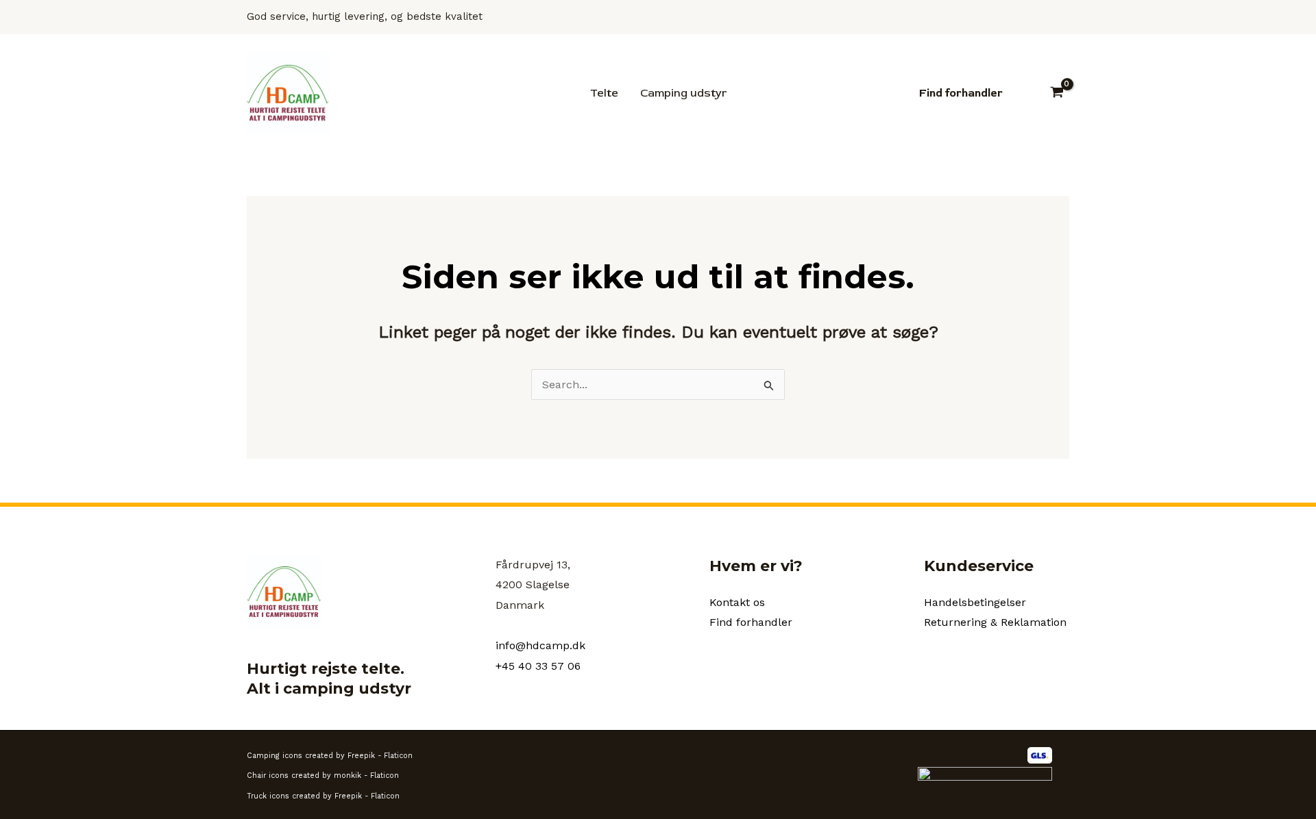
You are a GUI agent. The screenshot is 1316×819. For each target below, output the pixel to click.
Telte (604, 93)
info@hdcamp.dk (540, 645)
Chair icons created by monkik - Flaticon (323, 775)
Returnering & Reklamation (995, 622)
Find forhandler (750, 622)
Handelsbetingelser (975, 602)
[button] (961, 93)
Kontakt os (737, 602)
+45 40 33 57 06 (538, 665)
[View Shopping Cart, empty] (1056, 93)
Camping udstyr (683, 93)
